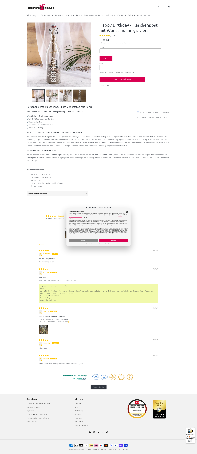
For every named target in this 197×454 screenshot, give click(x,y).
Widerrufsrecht (32, 421)
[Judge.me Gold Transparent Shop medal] (112, 377)
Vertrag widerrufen (98, 387)
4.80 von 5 (60, 216)
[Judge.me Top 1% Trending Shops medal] (130, 377)
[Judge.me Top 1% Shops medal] (121, 377)
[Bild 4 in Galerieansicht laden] (79, 95)
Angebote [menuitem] (141, 15)
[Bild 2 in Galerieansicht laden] (52, 95)
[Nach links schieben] (29, 96)
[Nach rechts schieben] (89, 96)
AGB (120, 449)
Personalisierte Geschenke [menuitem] (88, 15)
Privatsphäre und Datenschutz (37, 414)
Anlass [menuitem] (58, 15)
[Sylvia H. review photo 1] (43, 329)
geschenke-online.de (78, 449)
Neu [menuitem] (149, 15)
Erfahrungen (79, 421)
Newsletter (78, 418)
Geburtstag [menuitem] (31, 15)
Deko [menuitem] (130, 15)
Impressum (30, 411)
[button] (159, 7)
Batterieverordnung (33, 407)
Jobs (76, 407)
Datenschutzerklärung (93, 449)
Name (102, 47)
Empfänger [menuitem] (46, 15)
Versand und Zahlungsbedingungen (38, 418)
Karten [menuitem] (120, 15)
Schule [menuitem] (68, 15)
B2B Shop (78, 414)
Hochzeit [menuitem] (109, 15)
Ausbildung (79, 411)
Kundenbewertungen (82, 425)
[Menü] (193, 428)
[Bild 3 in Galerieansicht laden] (65, 95)
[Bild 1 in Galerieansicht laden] (38, 95)
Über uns (78, 403)
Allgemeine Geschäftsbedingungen (38, 403)
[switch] (190, 441)
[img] (44, 251)
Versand (110, 43)
